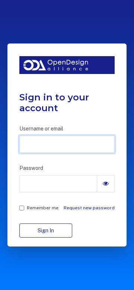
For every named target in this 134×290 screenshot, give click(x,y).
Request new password (89, 207)
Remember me (42, 207)
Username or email (41, 129)
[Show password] (106, 183)
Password (31, 168)
